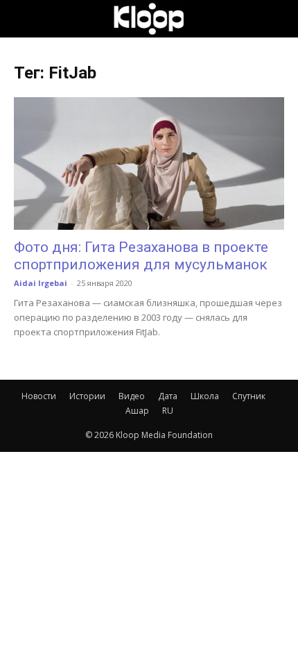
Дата (167, 396)
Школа (205, 396)
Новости (38, 396)
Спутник (248, 396)
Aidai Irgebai (40, 283)
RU (167, 411)
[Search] (278, 18)
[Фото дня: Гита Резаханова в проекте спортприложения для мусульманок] (149, 163)
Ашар (137, 411)
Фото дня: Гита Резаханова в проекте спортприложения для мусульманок (141, 256)
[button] (23, 18)
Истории (87, 396)
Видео (132, 396)
